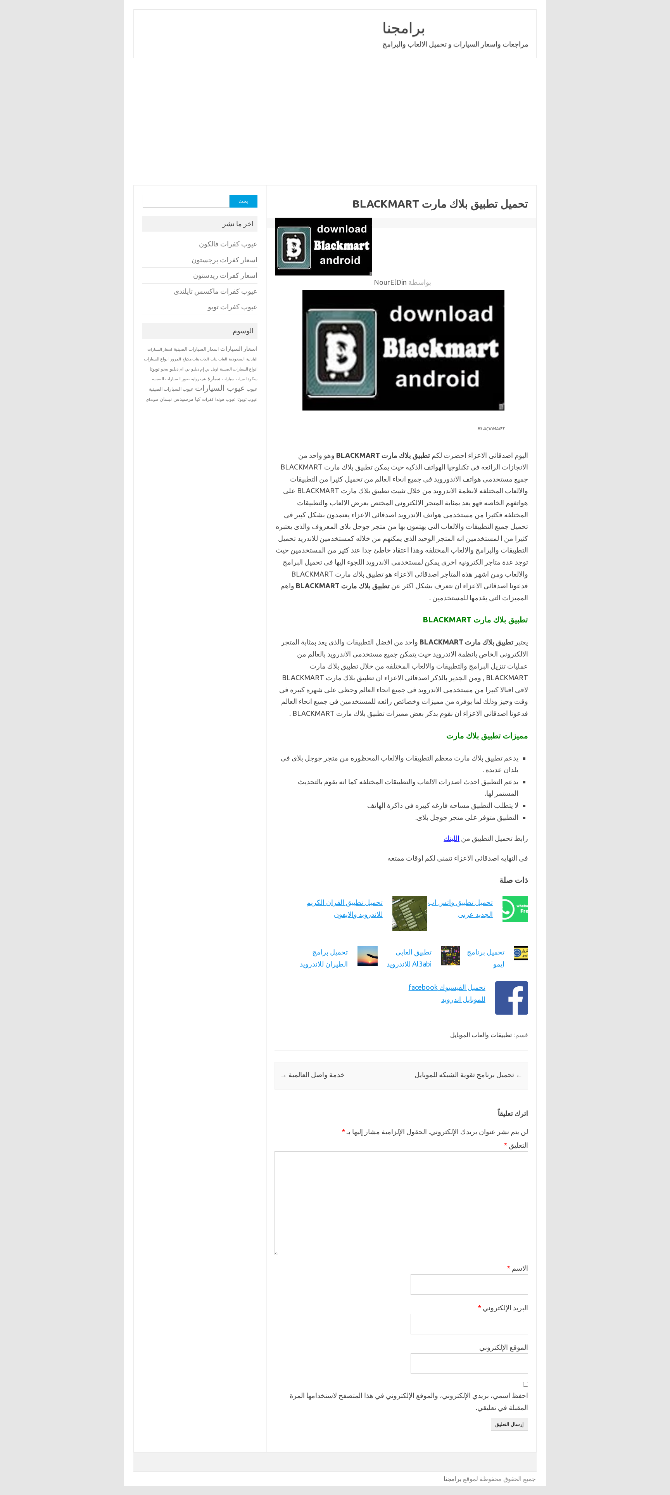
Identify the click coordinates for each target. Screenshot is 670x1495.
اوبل (214, 369)
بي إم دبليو (200, 369)
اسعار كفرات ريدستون (225, 275)
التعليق (516, 1145)
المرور (175, 359)
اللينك (451, 838)
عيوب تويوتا (247, 399)
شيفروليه (198, 379)
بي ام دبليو (180, 368)
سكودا (251, 378)
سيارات (228, 379)
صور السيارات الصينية (171, 378)
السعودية (237, 359)
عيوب (252, 389)
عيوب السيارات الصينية (171, 389)
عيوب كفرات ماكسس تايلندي (215, 291)
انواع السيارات (156, 359)
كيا (197, 399)
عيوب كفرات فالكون (228, 244)
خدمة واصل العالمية (312, 1074)
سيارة (214, 378)
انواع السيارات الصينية (238, 369)
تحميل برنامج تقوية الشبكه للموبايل (468, 1074)
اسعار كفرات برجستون (224, 259)
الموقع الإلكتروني (503, 1347)
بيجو (164, 369)
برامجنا (403, 27)
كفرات (208, 399)
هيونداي (152, 399)
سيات (240, 378)
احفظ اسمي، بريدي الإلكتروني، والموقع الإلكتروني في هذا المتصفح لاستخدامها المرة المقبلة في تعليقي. (409, 1401)
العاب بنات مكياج (196, 359)
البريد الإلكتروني (503, 1307)
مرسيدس (183, 399)
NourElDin (390, 282)
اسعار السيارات (238, 348)
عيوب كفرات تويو (232, 306)
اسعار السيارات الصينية (196, 349)
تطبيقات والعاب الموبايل (481, 1034)
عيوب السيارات (220, 387)
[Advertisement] (335, 121)
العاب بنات (219, 359)
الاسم (517, 1268)
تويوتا (154, 368)
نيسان (166, 399)
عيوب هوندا (225, 399)
